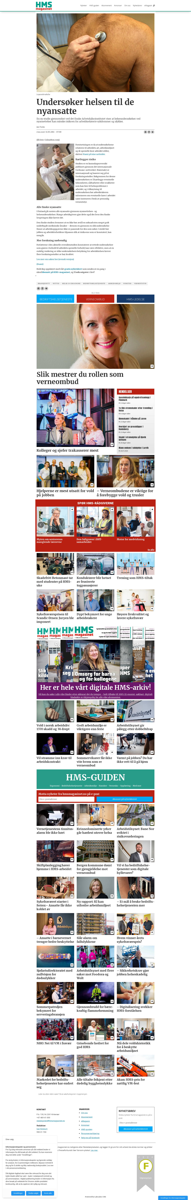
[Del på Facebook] (145, 132)
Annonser (118, 5)
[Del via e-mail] (152, 132)
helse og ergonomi (71, 284)
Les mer (94, 1150)
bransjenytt (44, 284)
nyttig (56, 284)
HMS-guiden (94, 5)
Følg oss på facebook (90, 1137)
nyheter (127, 284)
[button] (41, 525)
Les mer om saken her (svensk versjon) (55, 259)
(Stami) (40, 264)
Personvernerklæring (90, 1133)
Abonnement (106, 5)
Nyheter (83, 5)
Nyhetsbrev (137, 5)
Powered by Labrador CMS (95, 1197)
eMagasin (148, 5)
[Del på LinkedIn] (149, 132)
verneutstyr (140, 284)
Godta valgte (33, 1193)
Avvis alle (48, 1193)
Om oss (127, 5)
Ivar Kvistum (42, 1129)
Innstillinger (18, 1193)
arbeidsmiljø (114, 284)
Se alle (151, 550)
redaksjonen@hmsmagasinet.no (51, 1120)
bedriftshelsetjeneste (94, 284)
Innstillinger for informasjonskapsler (173, 1198)
